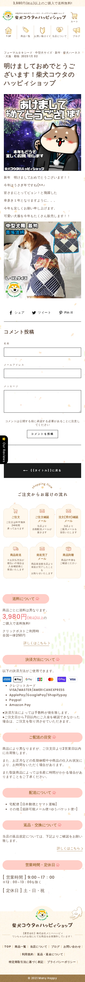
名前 (7, 343)
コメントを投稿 (42, 434)
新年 (58, 52)
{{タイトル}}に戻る (45, 470)
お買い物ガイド (42, 36)
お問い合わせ (72, 946)
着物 (16, 56)
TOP (8, 36)
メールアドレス (14, 365)
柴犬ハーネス (71, 52)
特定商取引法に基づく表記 (26, 962)
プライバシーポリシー (61, 962)
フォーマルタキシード (18, 52)
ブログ (76, 36)
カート (74, 21)
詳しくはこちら (35, 643)
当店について (59, 36)
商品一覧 (25, 36)
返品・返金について (50, 954)
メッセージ (11, 386)
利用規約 (28, 954)
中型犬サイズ (43, 52)
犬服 (8, 56)
